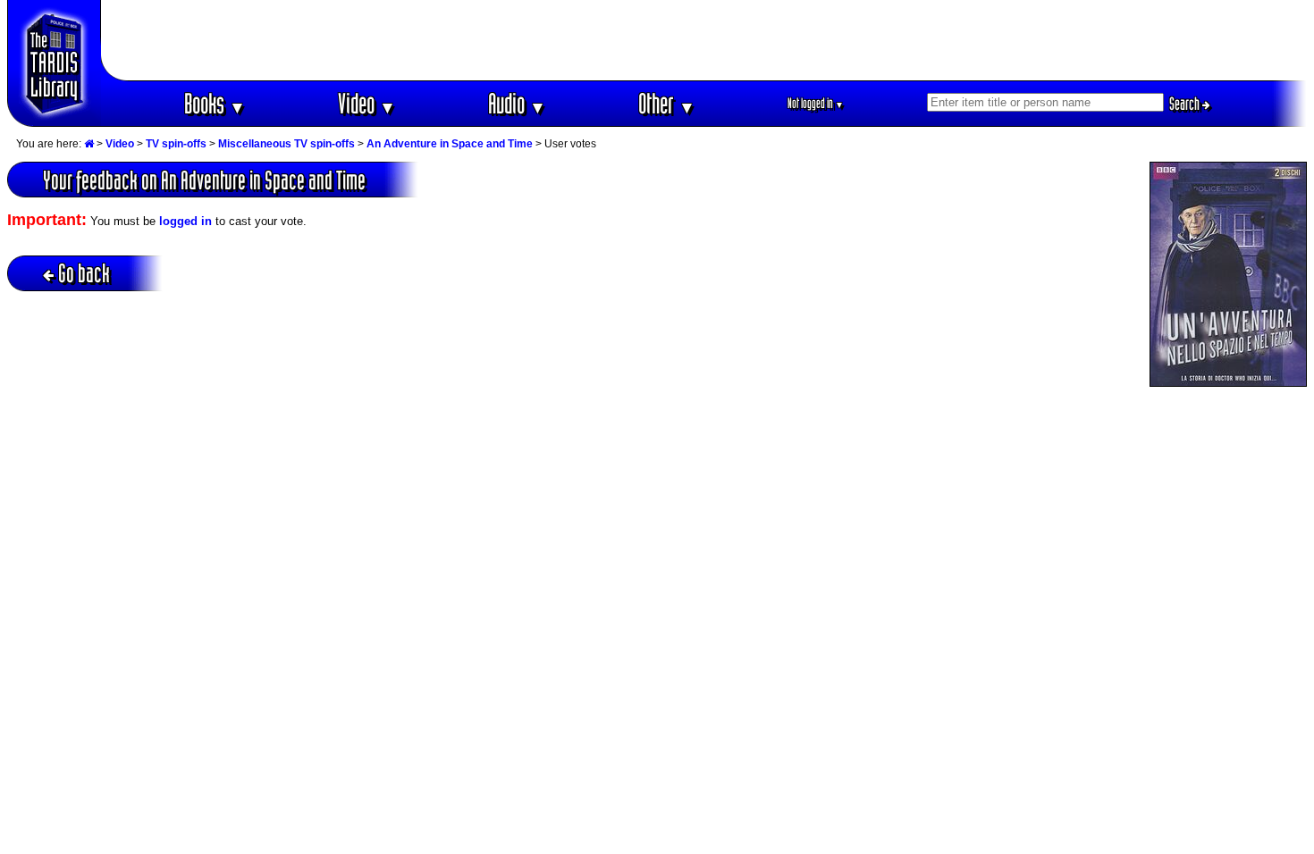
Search (1185, 103)
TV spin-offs (176, 144)
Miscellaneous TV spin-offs (286, 144)
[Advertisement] (704, 40)
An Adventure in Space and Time (449, 144)
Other (666, 103)
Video (367, 103)
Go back (84, 273)
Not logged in (816, 103)
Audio (517, 103)
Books (215, 103)
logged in (185, 221)
